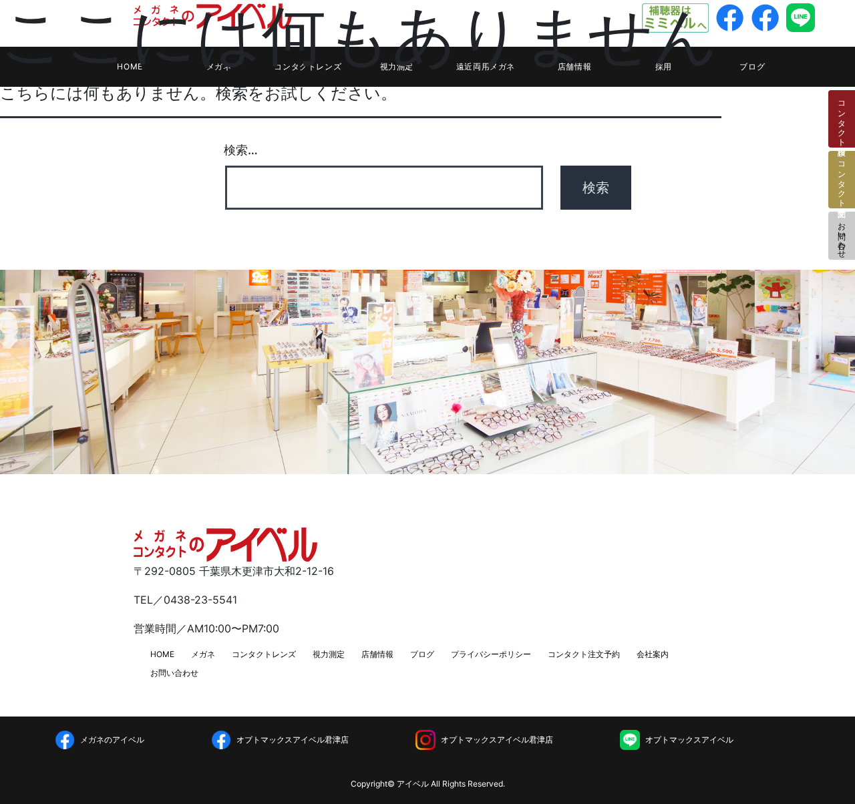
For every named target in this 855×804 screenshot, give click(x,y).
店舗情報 (377, 654)
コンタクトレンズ (264, 654)
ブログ (752, 66)
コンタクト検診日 (842, 118)
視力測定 (329, 654)
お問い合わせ (842, 235)
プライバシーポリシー (491, 654)
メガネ (203, 654)
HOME (162, 654)
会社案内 (653, 654)
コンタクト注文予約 (584, 654)
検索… (241, 150)
